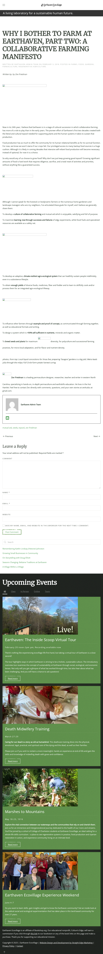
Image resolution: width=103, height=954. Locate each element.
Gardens (89, 64)
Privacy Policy (8, 946)
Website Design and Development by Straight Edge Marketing (66, 942)
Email (6, 503)
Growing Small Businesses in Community (20, 553)
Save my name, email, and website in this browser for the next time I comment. (47, 525)
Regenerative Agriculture (32, 66)
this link (34, 933)
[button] (4, 5)
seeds (15, 427)
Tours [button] (47, 591)
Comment (7, 458)
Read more (13, 678)
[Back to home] (51, 5)
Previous (9, 436)
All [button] (5, 591)
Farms (74, 64)
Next (96, 436)
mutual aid (7, 427)
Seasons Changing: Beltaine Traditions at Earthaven (25, 562)
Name (6, 492)
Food (81, 64)
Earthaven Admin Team (26, 64)
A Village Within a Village (13, 567)
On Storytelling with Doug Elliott (16, 557)
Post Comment (11, 532)
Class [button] (13, 591)
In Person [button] (25, 591)
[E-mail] (7, 418)
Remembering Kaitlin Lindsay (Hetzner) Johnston (23, 548)
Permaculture (10, 66)
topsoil (22, 427)
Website (7, 514)
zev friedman (31, 427)
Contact (19, 946)
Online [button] (37, 591)
